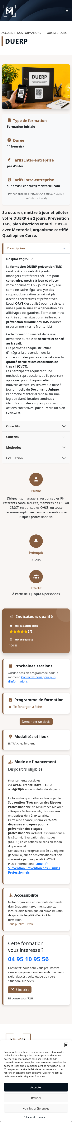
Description (16, 248)
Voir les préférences (36, 1108)
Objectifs (13, 426)
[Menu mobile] (67, 10)
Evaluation (14, 458)
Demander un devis (36, 722)
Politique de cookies (34, 1117)
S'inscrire (22, 990)
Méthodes (13, 447)
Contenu (12, 437)
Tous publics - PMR (20, 924)
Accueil (7, 33)
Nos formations (29, 33)
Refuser (36, 1098)
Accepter (36, 1087)
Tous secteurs (56, 33)
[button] (66, 1045)
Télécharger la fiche (27, 707)
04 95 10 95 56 (28, 959)
